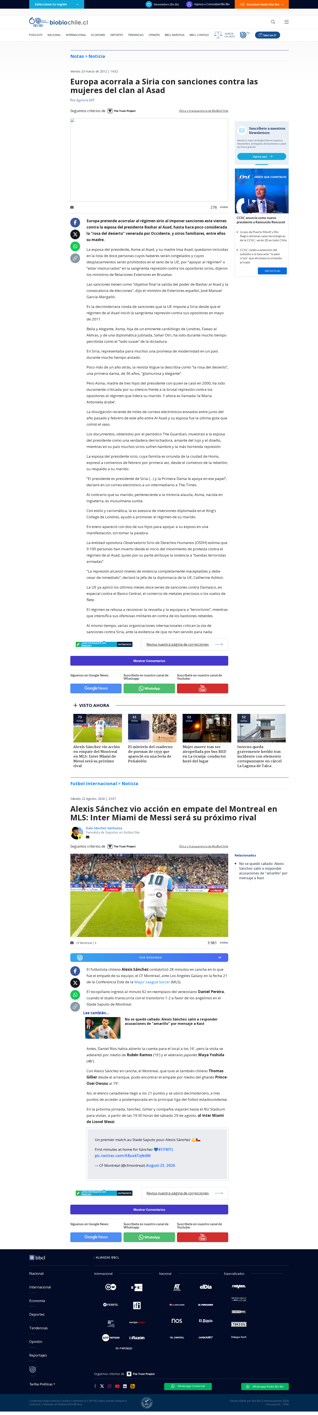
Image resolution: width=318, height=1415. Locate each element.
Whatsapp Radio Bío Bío (268, 1386)
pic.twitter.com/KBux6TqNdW (123, 1155)
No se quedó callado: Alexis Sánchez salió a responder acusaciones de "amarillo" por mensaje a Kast (171, 1021)
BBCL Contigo (199, 35)
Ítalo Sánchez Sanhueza (104, 828)
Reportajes (38, 1355)
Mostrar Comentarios (149, 661)
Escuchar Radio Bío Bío (263, 4)
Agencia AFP (85, 100)
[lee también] (104, 1028)
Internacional (76, 35)
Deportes (116, 35)
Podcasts (35, 35)
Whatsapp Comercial (191, 1386)
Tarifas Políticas (41, 1384)
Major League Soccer (152, 981)
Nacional (54, 35)
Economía (98, 35)
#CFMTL (165, 1149)
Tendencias (135, 35)
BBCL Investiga (175, 35)
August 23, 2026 (160, 1165)
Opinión (154, 35)
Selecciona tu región (51, 4)
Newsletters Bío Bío (166, 4)
